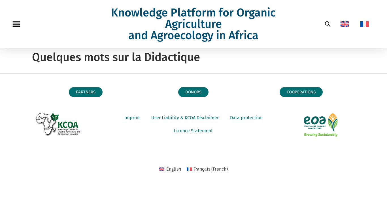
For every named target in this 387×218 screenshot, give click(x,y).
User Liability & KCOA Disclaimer (185, 117)
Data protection (246, 117)
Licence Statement (193, 130)
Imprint (132, 117)
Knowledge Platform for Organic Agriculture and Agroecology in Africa (193, 24)
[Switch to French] (365, 24)
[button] (16, 24)
